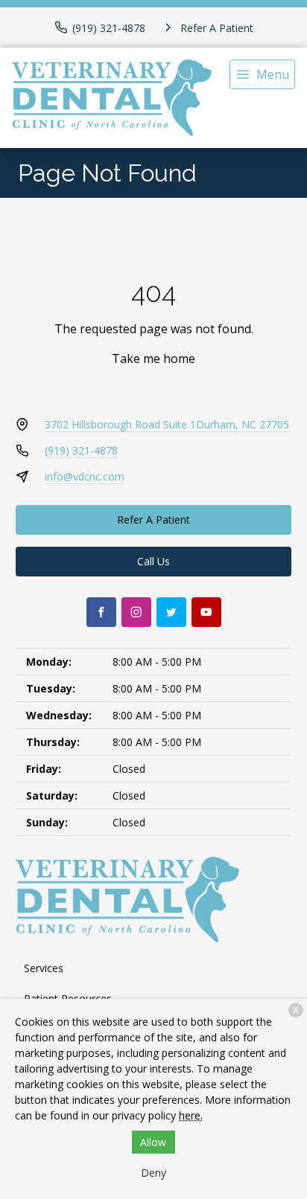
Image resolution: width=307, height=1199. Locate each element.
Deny (153, 1173)
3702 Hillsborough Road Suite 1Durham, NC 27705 (167, 424)
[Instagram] (136, 612)
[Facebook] (101, 612)
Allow (153, 1142)
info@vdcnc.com (84, 476)
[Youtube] (206, 612)
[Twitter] (171, 612)
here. (191, 1115)
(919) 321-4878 (81, 450)
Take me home (153, 358)
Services (43, 968)
